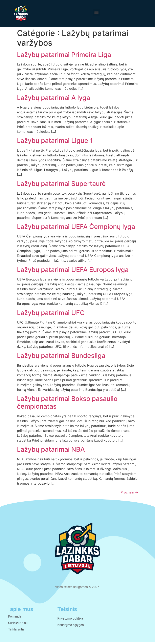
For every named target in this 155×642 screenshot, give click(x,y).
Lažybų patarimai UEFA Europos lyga (73, 270)
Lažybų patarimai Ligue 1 (55, 140)
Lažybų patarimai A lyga (53, 98)
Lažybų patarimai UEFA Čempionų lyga (76, 227)
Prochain (129, 492)
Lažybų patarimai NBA (51, 449)
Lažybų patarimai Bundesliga (61, 355)
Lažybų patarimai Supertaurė (61, 184)
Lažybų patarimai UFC (51, 313)
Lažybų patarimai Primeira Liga (64, 55)
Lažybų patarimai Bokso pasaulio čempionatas (67, 402)
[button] (96, 12)
